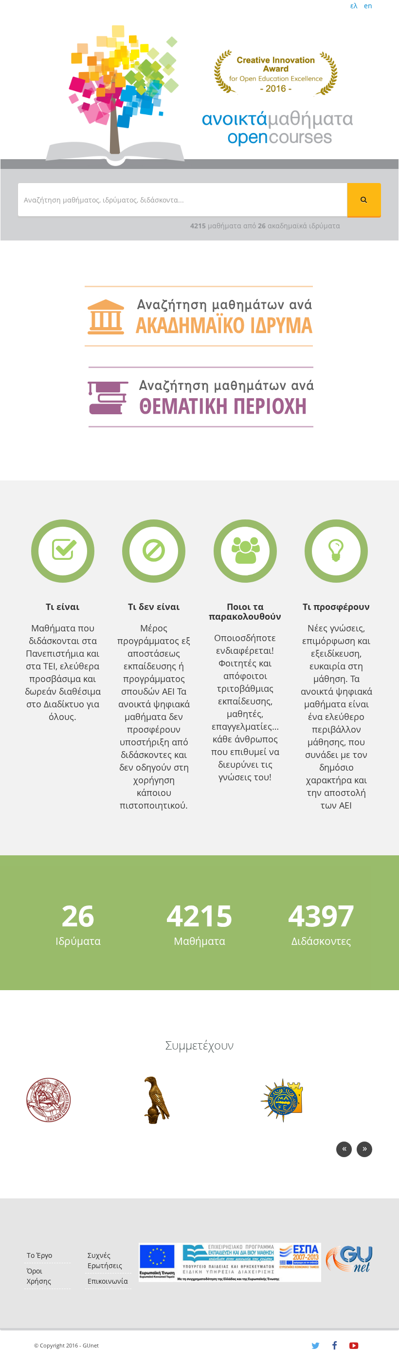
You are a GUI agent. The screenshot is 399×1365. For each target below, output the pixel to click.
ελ (353, 5)
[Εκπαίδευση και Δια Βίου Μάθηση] (230, 1262)
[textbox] (182, 200)
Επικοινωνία (108, 1281)
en (368, 5)
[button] (364, 199)
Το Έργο (39, 1255)
